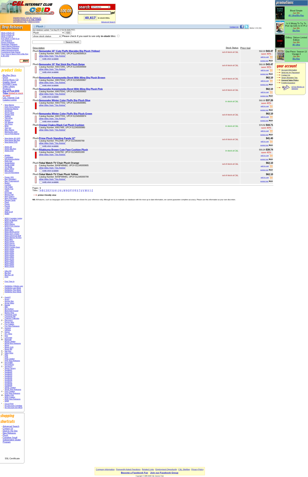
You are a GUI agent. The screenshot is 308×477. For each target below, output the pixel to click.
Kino (6, 336)
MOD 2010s (9, 266)
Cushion (8, 185)
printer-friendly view (47, 195)
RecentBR (9, 363)
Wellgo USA (9, 395)
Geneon (8, 328)
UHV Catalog (10, 391)
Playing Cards (10, 200)
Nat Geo (8, 351)
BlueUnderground (11, 311)
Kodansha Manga (11, 109)
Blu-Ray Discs (9, 75)
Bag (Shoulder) (10, 179)
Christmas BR (10, 316)
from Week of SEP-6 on (10, 39)
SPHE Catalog (10, 387)
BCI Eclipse (9, 309)
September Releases (9, 44)
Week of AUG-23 (7, 33)
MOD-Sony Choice (12, 234)
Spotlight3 (8, 374)
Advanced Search (108, 22)
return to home (34, 22)
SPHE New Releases (13, 389)
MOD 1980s (9, 261)
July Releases (6, 40)
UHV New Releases (12, 393)
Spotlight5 (8, 378)
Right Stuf (8, 161)
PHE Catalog (10, 359)
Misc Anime (9, 171)
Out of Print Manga (12, 134)
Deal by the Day (10, 431)
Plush (7, 202)
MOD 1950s (9, 255)
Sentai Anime (10, 163)
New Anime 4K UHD (12, 138)
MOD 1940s (9, 253)
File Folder (9, 187)
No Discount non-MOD (13, 407)
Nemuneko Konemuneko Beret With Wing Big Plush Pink (71, 89)
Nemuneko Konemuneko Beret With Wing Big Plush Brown (72, 77)
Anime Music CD (10, 80)
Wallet (7, 214)
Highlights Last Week (13, 288)
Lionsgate (8, 338)
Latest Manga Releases (10, 46)
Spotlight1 (8, 370)
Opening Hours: (27, 18)
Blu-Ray (8, 273)
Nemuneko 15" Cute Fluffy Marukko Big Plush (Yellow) (69, 51)
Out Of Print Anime (12, 173)
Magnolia (8, 339)
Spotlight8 (8, 384)
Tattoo (7, 210)
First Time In (9, 281)
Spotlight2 (8, 372)
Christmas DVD (11, 314)
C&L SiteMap (184, 469)
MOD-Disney (10, 224)
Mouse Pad (9, 194)
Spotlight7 (8, 382)
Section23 (8, 111)
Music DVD (9, 347)
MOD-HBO (9, 230)
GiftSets (8, 330)
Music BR (8, 349)
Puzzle (7, 206)
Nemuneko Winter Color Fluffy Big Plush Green (65, 113)
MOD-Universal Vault (13, 236)
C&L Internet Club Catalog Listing (11, 99)
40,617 (90, 18)
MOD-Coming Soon (12, 247)
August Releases (7, 42)
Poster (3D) (9, 177)
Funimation (9, 157)
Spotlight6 (8, 380)
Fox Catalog (9, 324)
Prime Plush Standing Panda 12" (57, 138)
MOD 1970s (9, 259)
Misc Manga (9, 130)
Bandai (7, 305)
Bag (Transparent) (12, 181)
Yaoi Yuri (8, 128)
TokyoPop (9, 118)
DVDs (5, 78)
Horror (7, 332)
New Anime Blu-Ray (12, 140)
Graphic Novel (9, 82)
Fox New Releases (12, 326)
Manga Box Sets (11, 132)
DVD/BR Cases (10, 84)
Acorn (7, 299)
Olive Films (9, 353)
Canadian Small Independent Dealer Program (12, 440)
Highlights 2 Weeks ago (14, 286)
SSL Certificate (12, 458)
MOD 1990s (9, 262)
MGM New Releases (13, 343)
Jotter (7, 191)
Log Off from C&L (20, 22)
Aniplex (7, 155)
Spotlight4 (8, 376)
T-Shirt (7, 208)
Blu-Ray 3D (9, 275)
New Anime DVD (11, 142)
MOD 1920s (9, 249)
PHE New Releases (12, 361)
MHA (7, 126)
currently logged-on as (27, 20)
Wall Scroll (9, 212)
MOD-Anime (9, 241)
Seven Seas (9, 112)
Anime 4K (8, 147)
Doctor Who (9, 322)
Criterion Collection (12, 318)
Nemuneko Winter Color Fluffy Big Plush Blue (64, 100)
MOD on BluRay (11, 220)
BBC (6, 307)
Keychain (8, 193)
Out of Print (9, 404)
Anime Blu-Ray (10, 149)
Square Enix (9, 114)
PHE (6, 357)
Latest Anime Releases (10, 48)
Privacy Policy (197, 469)
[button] (12, 451)
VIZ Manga (9, 122)
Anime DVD (9, 151)
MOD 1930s (9, 251)
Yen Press (9, 124)
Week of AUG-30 (7, 35)
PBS (6, 355)
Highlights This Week (13, 290)
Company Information (105, 469)
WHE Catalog (10, 397)
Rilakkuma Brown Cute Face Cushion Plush (63, 149)
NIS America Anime (12, 159)
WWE (7, 401)
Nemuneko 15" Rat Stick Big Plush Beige (62, 64)
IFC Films (8, 334)
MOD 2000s (9, 264)
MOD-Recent (10, 245)
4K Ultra (296, 45)
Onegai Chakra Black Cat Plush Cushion (61, 125)
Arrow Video (9, 303)
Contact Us (8, 429)
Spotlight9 (8, 386)
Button (7, 183)
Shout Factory (10, 368)
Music (7, 345)
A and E (8, 297)
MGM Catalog (10, 341)
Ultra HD (8, 271)
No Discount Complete (13, 406)
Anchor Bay (9, 301)
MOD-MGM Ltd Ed (12, 232)
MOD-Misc (9, 239)
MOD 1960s (9, 257)
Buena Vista (9, 313)
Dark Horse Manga (12, 107)
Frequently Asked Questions (128, 469)
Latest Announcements (10, 50)
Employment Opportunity (166, 469)
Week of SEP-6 (7, 37)
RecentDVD (9, 364)
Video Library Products (9, 87)
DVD (6, 277)
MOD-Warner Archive (13, 237)
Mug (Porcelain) (11, 198)
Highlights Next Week (13, 292)
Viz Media (8, 167)
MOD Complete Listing (13, 218)
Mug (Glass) (9, 196)
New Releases (9, 433)
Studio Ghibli (9, 165)
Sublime (8, 116)
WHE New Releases (13, 399)
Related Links (148, 469)
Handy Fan (9, 189)
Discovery (9, 320)
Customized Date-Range (10, 52)
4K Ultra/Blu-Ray (296, 15)
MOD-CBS (9, 222)
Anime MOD (9, 169)
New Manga (9, 105)
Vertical (7, 120)
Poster (7, 204)
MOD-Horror (10, 243)
